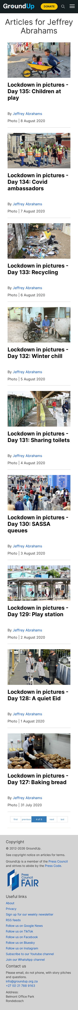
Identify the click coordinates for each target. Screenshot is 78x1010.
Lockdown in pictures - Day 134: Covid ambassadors (38, 182)
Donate (49, 6)
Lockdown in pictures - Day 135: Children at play (38, 91)
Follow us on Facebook (22, 937)
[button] (72, 6)
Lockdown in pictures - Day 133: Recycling (38, 268)
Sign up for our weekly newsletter (29, 914)
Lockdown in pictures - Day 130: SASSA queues (38, 524)
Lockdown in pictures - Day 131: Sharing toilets (39, 436)
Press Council (58, 861)
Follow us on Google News (24, 925)
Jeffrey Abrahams (27, 113)
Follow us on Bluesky (20, 942)
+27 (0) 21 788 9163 (20, 985)
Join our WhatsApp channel (25, 959)
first (16, 819)
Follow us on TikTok (19, 931)
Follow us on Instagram (22, 948)
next (52, 819)
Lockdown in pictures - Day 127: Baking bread (38, 778)
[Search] (63, 6)
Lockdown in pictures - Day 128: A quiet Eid (38, 695)
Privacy (11, 909)
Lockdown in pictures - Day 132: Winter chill (38, 352)
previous (26, 819)
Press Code (53, 866)
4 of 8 (39, 819)
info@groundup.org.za (22, 981)
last (62, 819)
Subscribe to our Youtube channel (30, 954)
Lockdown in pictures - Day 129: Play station (38, 611)
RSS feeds (13, 920)
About (10, 903)
